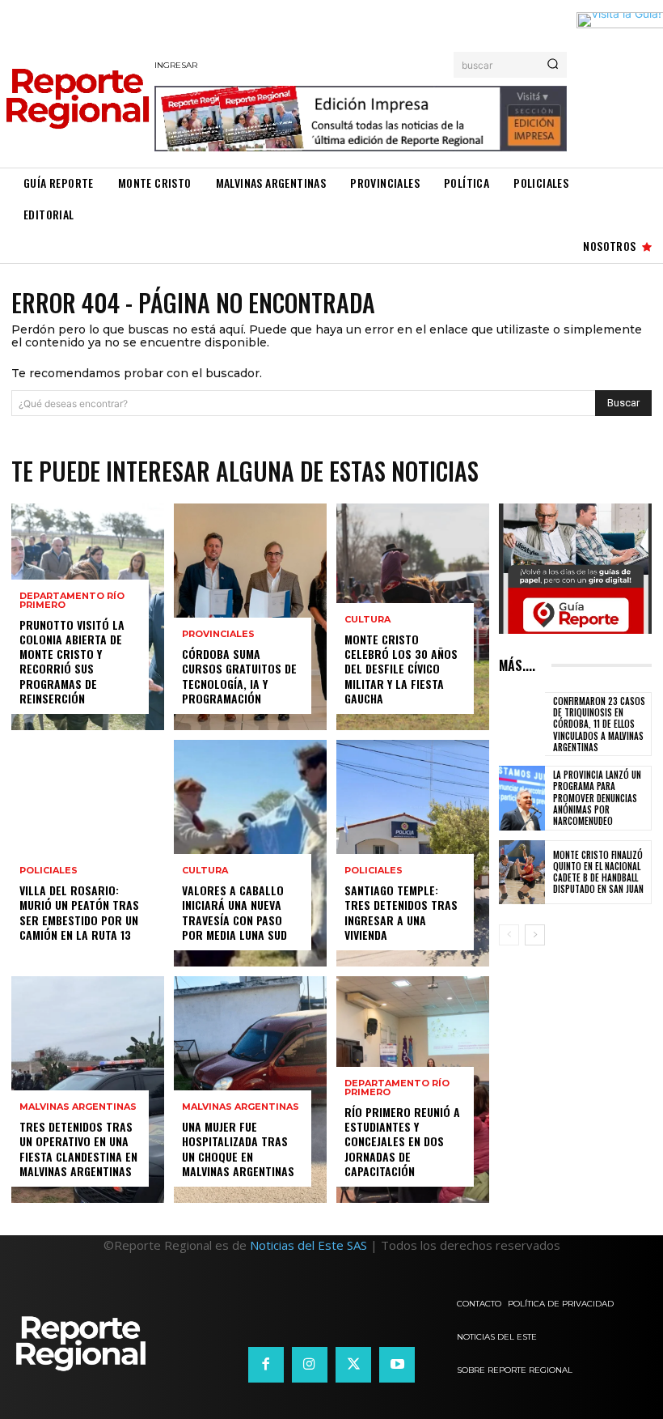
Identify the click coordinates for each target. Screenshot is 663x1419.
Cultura (205, 870)
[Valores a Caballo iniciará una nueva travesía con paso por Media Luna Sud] (250, 853)
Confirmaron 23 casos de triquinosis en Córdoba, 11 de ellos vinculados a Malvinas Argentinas (599, 724)
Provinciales (218, 634)
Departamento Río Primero (72, 601)
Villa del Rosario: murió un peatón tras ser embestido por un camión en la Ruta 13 (79, 912)
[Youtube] (397, 1365)
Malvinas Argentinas (78, 1106)
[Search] (552, 65)
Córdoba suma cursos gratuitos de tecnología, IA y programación (239, 676)
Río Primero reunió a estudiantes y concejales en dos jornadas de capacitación (402, 1141)
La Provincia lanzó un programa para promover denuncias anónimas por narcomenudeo (597, 797)
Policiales (48, 870)
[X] (353, 1365)
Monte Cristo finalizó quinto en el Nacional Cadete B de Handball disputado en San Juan (598, 872)
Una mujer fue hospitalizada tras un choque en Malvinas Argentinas (238, 1148)
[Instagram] (309, 1365)
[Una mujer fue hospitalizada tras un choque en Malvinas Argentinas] (250, 1089)
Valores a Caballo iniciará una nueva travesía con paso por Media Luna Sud (234, 912)
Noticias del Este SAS (308, 1245)
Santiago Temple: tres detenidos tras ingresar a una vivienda (401, 912)
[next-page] (535, 934)
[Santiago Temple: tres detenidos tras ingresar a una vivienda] (412, 853)
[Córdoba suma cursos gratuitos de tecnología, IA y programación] (250, 616)
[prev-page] (509, 934)
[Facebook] (266, 1365)
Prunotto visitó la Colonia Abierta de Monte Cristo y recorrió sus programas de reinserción (72, 661)
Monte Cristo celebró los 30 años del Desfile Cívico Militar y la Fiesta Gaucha (401, 669)
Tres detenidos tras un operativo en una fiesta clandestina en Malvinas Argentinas (78, 1148)
